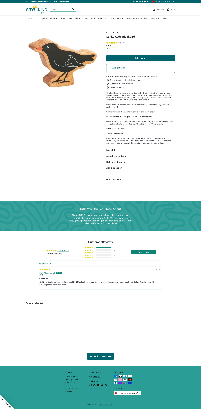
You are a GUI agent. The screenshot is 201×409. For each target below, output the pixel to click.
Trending (30, 18)
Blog (165, 18)
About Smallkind (72, 376)
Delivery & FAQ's (72, 379)
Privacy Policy (71, 388)
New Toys (116, 33)
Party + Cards (116, 18)
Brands (154, 18)
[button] (112, 43)
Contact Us (70, 382)
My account (70, 391)
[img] (44, 269)
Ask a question (114, 167)
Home (108, 33)
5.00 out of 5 (63, 251)
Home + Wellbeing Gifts (94, 18)
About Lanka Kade (116, 156)
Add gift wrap (118, 67)
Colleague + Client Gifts (137, 18)
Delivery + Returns (115, 161)
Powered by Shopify (106, 405)
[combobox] (63, 9)
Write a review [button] (143, 252)
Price (108, 45)
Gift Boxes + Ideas (47, 18)
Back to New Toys (102, 356)
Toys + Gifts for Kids (69, 18)
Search (68, 385)
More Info (111, 150)
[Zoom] (62, 62)
